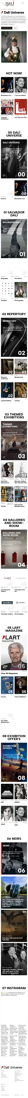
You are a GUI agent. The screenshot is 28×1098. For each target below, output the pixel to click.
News (2, 1087)
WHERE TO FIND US (4, 1077)
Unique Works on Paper (19, 1080)
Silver (16, 1077)
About (15, 28)
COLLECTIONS (3, 1076)
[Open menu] (22, 3)
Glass (16, 1081)
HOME (2, 1072)
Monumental (17, 1072)
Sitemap (2, 1088)
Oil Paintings (17, 1079)
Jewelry (16, 1076)
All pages (3, 1086)
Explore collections (6, 28)
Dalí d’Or (16, 1078)
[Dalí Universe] (8, 3)
